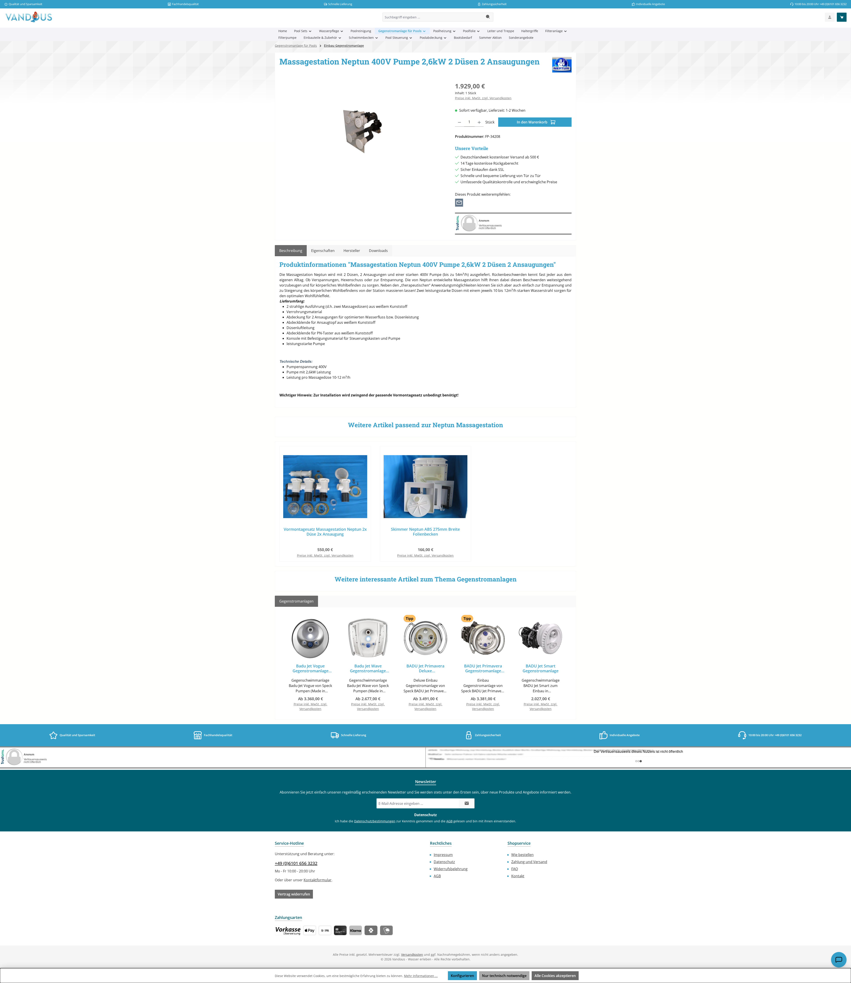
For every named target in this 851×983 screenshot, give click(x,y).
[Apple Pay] (309, 930)
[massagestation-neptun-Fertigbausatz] (363, 129)
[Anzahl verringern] (459, 122)
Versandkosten (412, 954)
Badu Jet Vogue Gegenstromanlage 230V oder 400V (310, 668)
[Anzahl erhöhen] (479, 122)
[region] (363, 129)
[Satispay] (370, 930)
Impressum (443, 854)
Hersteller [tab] (352, 250)
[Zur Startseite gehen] (28, 17)
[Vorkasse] (288, 930)
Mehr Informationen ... (421, 976)
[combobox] (433, 17)
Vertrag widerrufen (294, 894)
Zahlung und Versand (529, 861)
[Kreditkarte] (340, 930)
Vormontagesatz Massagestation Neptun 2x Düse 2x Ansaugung (325, 531)
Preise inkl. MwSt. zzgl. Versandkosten (483, 98)
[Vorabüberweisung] (325, 930)
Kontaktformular (318, 880)
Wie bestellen (522, 854)
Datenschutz (444, 861)
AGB (449, 821)
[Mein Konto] (830, 17)
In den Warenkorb (532, 122)
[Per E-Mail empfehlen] (459, 202)
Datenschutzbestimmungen (374, 821)
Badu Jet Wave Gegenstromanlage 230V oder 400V (368, 668)
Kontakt (517, 876)
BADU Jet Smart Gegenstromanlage (540, 668)
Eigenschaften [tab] (323, 250)
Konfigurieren (462, 975)
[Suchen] (488, 17)
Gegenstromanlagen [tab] (296, 601)
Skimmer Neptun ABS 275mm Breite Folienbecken (425, 531)
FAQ (514, 868)
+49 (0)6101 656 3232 (296, 863)
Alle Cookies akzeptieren (555, 975)
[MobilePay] (386, 930)
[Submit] (466, 803)
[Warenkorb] (842, 17)
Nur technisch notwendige (504, 975)
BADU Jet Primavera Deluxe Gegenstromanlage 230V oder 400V (425, 668)
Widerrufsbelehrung (451, 868)
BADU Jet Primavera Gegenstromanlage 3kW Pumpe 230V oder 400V (483, 668)
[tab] (291, 250)
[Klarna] (355, 930)
